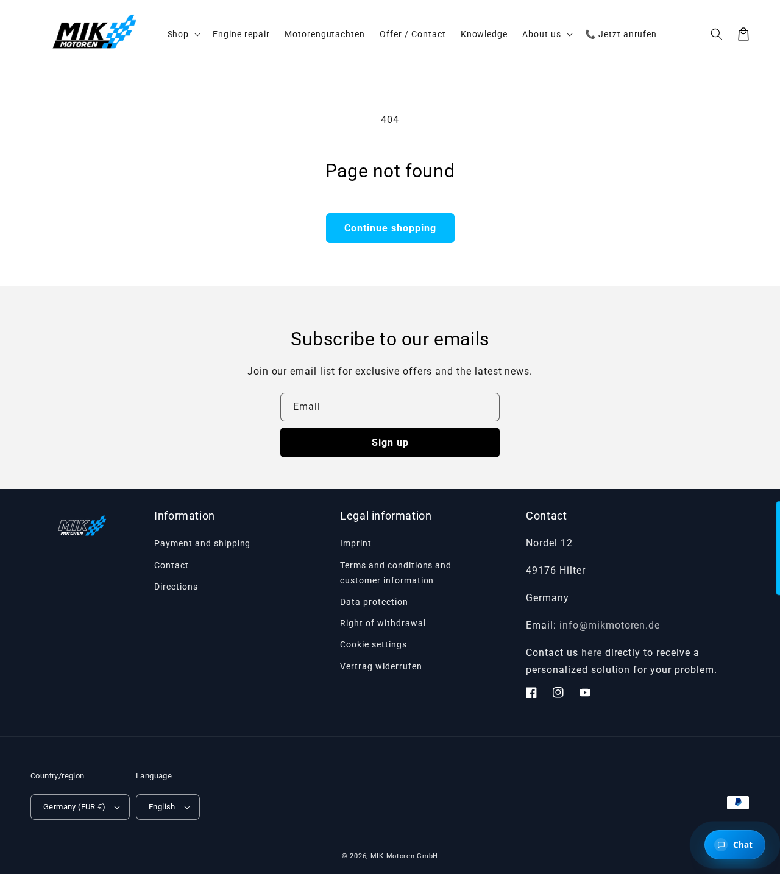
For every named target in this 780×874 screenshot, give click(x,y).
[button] (716, 34)
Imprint (356, 543)
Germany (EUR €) (74, 806)
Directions (176, 586)
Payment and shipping (202, 543)
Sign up (390, 442)
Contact (171, 565)
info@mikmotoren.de (609, 625)
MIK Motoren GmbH (404, 856)
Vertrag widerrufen (381, 666)
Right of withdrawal (382, 623)
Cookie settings (373, 644)
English (162, 806)
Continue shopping (390, 228)
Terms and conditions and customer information (396, 572)
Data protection (374, 602)
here (591, 652)
